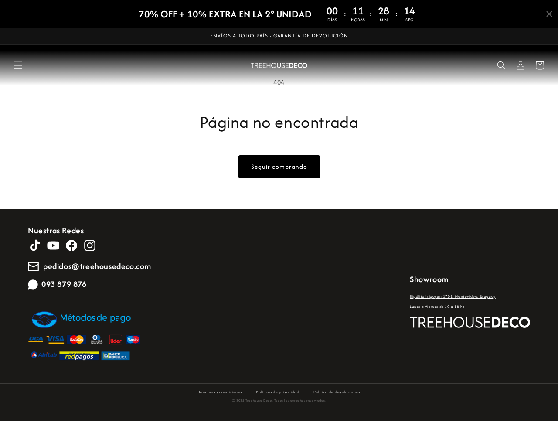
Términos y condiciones (220, 392)
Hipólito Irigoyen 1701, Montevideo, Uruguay (453, 296)
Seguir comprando (279, 166)
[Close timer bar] (549, 13)
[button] (18, 65)
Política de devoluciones (336, 392)
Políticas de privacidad (277, 392)
